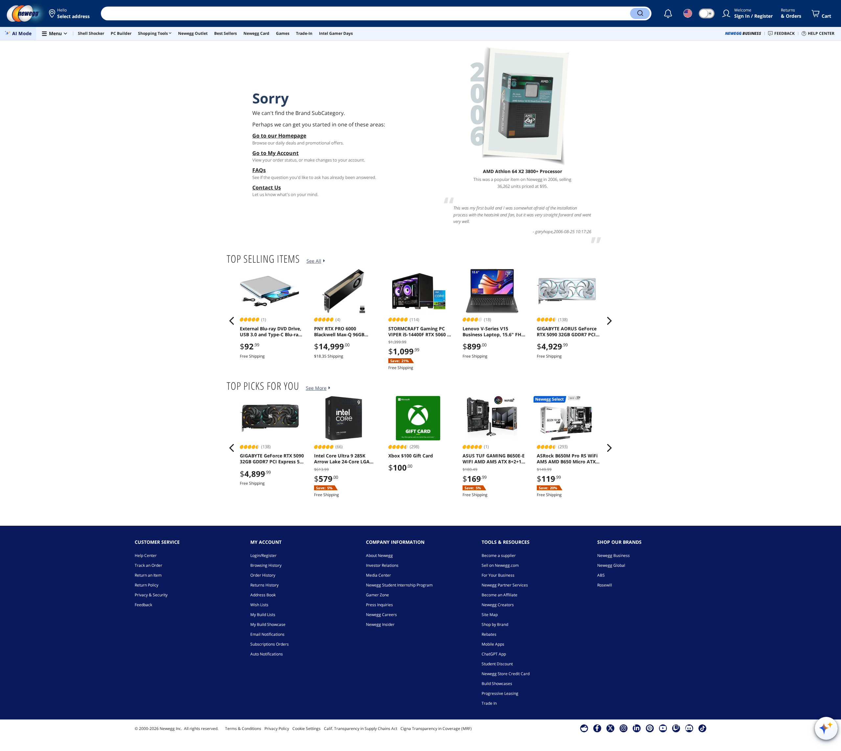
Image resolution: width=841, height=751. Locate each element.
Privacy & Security (151, 595)
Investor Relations (382, 565)
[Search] (640, 13)
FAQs (259, 170)
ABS (601, 575)
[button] (69, 13)
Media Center (378, 575)
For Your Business (498, 575)
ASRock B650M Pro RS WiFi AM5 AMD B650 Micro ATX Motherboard (567, 459)
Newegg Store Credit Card (506, 673)
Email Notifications (267, 634)
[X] (610, 728)
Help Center (146, 555)
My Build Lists (262, 614)
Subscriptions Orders (269, 644)
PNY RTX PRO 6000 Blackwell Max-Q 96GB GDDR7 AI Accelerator (339, 332)
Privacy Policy (276, 728)
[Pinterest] (649, 728)
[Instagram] (623, 728)
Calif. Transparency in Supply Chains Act (360, 728)
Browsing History (266, 565)
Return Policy (146, 585)
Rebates (489, 634)
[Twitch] (676, 728)
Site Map (490, 614)
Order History (262, 575)
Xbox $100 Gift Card (410, 456)
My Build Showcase (267, 624)
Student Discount (497, 664)
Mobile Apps (493, 644)
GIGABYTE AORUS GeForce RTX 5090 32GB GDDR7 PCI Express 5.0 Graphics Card (567, 332)
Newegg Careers (381, 614)
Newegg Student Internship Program (399, 585)
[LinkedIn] (636, 728)
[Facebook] (597, 728)
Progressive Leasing (500, 693)
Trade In (489, 703)
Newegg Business (613, 555)
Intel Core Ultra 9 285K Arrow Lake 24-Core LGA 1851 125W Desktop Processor (342, 459)
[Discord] (689, 728)
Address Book (263, 595)
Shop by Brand (495, 624)
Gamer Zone (377, 595)
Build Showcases (497, 683)
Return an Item (148, 575)
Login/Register (263, 555)
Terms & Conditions (243, 728)
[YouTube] (663, 728)
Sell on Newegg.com (500, 565)
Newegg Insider (380, 624)
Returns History (264, 585)
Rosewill (604, 585)
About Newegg (379, 555)
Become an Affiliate (499, 595)
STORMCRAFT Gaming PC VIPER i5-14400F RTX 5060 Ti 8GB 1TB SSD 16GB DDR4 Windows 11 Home (419, 332)
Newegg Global (611, 565)
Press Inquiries (379, 604)
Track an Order (148, 565)
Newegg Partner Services (505, 585)
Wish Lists (259, 604)
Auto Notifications (266, 654)
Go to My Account (275, 153)
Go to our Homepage (279, 135)
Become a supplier (499, 555)
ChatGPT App (494, 654)
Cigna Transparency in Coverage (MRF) (436, 728)
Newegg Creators (498, 604)
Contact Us (266, 187)
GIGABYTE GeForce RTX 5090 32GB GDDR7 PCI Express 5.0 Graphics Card (272, 459)
